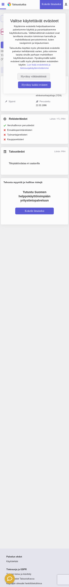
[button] (10, 579)
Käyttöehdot (12, 561)
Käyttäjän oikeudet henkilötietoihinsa (24, 583)
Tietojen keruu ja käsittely (18, 574)
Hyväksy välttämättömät (33, 76)
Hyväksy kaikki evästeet (34, 84)
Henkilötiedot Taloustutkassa (20, 579)
